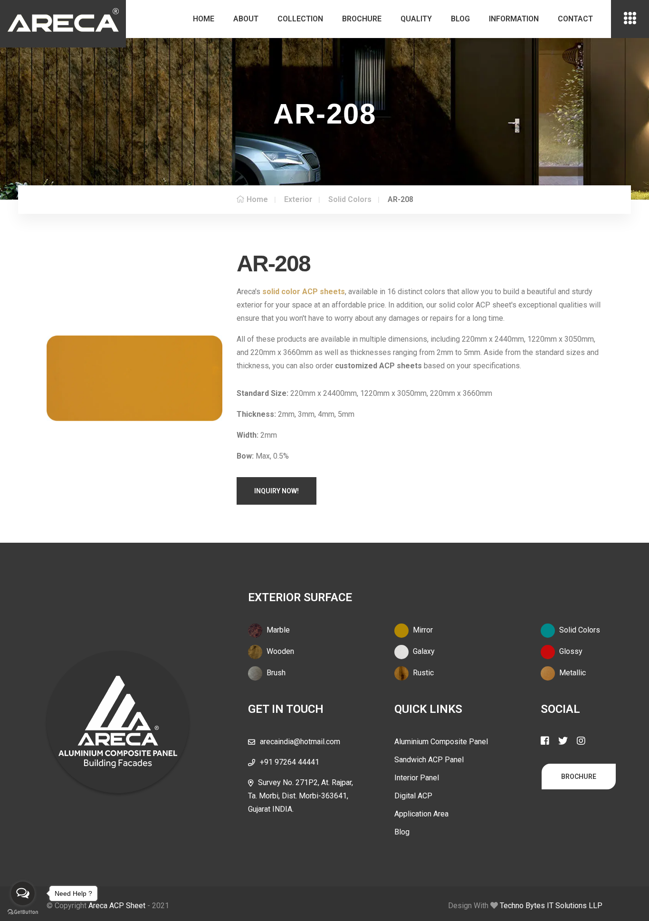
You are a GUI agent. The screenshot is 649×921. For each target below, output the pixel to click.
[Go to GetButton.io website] (23, 911)
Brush (275, 672)
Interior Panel (416, 777)
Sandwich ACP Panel (429, 759)
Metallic (571, 672)
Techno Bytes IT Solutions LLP (551, 905)
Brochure (362, 18)
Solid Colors (350, 199)
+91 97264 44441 (289, 762)
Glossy (569, 651)
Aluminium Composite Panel (441, 741)
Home (203, 18)
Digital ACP (413, 795)
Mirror (422, 629)
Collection (300, 18)
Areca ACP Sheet (116, 905)
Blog (460, 18)
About (245, 18)
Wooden (279, 651)
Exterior (298, 199)
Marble (277, 629)
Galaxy (423, 651)
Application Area (421, 813)
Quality (416, 18)
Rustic (422, 672)
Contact (575, 18)
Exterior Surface (300, 597)
